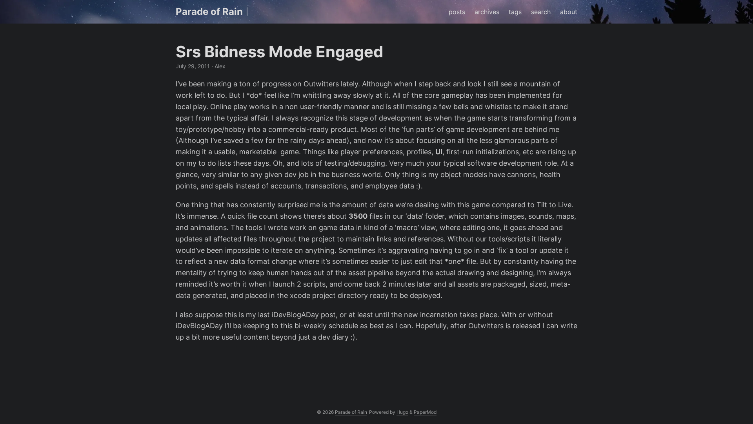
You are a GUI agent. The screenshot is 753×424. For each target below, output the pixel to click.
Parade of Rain (209, 11)
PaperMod (425, 412)
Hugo (402, 412)
